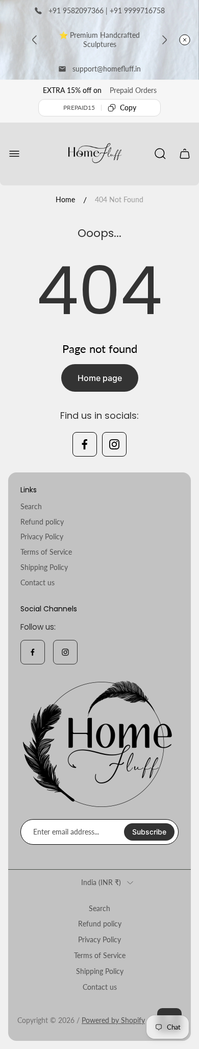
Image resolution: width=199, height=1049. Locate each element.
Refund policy (42, 521)
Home (65, 199)
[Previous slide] (35, 40)
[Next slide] (164, 40)
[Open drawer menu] (14, 153)
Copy (128, 107)
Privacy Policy (41, 536)
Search (31, 506)
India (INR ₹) (101, 882)
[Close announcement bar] (185, 40)
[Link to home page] (99, 744)
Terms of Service (46, 551)
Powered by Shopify (113, 1020)
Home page (100, 378)
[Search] (160, 153)
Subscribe (149, 831)
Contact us (37, 582)
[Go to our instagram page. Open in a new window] (114, 444)
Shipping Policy (44, 567)
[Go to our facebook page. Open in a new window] (84, 444)
